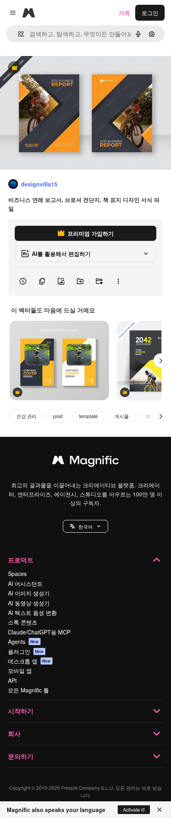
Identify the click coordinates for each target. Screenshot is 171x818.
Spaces (17, 574)
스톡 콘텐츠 (22, 622)
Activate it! (134, 809)
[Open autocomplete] (18, 34)
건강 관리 (26, 416)
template (88, 416)
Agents (23, 641)
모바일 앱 (20, 671)
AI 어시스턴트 (25, 583)
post (57, 416)
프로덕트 (20, 559)
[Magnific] (85, 462)
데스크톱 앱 (29, 661)
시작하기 (20, 710)
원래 (46, 68)
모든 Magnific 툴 (28, 690)
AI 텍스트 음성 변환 (32, 612)
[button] (85, 526)
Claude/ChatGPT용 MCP (39, 632)
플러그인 (26, 651)
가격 (124, 13)
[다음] (161, 360)
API (12, 680)
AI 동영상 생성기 (29, 603)
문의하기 (20, 756)
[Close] (159, 809)
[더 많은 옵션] (118, 281)
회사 (14, 733)
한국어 (85, 526)
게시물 (122, 416)
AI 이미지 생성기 (29, 593)
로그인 (150, 13)
